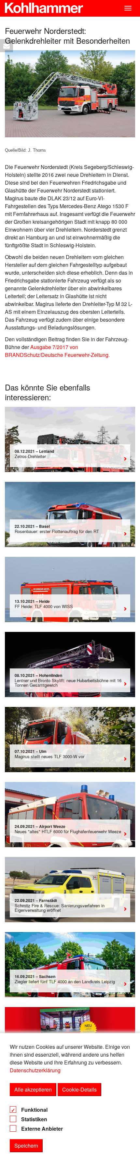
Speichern (26, 1145)
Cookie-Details (79, 1089)
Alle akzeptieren (33, 1089)
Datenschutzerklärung (35, 1070)
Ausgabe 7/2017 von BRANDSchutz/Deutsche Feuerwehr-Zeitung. (57, 351)
